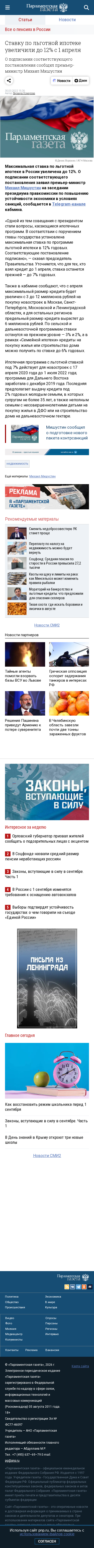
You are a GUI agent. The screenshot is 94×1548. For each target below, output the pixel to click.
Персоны (51, 1323)
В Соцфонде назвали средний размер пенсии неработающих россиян (42, 856)
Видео (9, 1318)
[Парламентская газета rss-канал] (66, 1286)
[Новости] (61, 81)
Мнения (10, 1329)
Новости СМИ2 (47, 625)
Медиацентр (13, 1334)
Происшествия (15, 1307)
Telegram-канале (69, 204)
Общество (12, 1302)
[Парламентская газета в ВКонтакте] (72, 1286)
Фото (8, 1323)
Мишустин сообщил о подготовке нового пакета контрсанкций (67, 432)
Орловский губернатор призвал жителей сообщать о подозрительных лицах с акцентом (46, 838)
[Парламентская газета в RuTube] (89, 1286)
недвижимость (17, 463)
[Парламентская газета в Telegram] (78, 1286)
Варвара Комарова (24, 93)
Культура (51, 1307)
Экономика (53, 1296)
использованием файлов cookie (47, 1534)
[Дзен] (80, 81)
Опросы (50, 1318)
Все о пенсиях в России (27, 29)
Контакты (12, 1350)
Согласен (47, 1541)
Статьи (25, 19)
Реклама (31, 1350)
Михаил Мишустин (23, 188)
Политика (12, 1296)
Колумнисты (14, 1339)
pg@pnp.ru (12, 1460)
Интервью (52, 1334)
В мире (50, 1302)
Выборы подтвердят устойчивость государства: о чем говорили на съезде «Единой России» (40, 912)
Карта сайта (80, 1366)
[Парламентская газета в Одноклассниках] (84, 1286)
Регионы (51, 1329)
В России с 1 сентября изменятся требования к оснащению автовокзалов (40, 892)
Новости (67, 19)
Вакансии (52, 1350)
